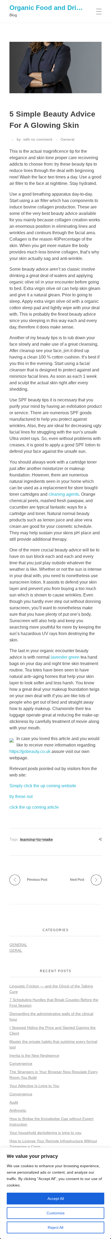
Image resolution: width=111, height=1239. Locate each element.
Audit (13, 1102)
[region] (55, 1193)
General (67, 139)
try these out (21, 796)
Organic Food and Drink (46, 7)
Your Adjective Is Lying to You (34, 1086)
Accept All (55, 1198)
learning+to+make (36, 839)
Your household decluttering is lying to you (45, 1132)
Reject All (55, 1227)
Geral (15, 950)
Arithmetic (17, 1110)
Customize (56, 1213)
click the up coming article (34, 807)
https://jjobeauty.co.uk (29, 751)
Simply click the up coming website (42, 785)
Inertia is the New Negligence (34, 1055)
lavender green (65, 657)
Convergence (20, 1063)
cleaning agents (63, 494)
